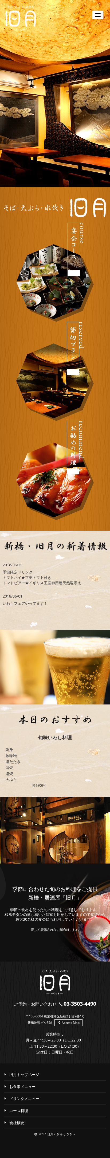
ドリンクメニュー (24, 1098)
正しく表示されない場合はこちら (55, 929)
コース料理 (18, 1110)
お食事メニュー (22, 1086)
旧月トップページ (24, 1074)
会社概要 (16, 1122)
